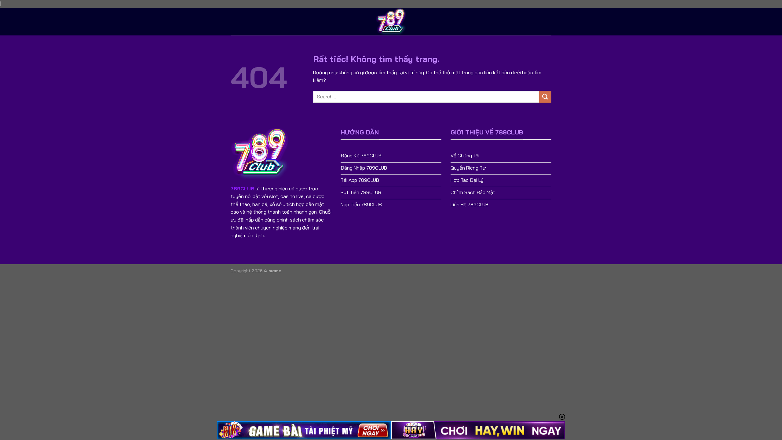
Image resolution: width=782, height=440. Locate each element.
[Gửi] (545, 97)
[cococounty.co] (391, 21)
